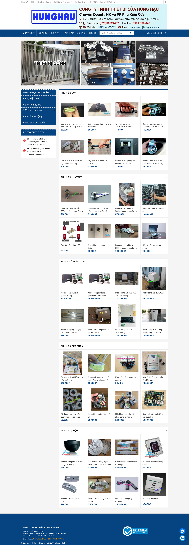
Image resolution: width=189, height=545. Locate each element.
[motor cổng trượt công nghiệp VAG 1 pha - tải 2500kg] (127, 315)
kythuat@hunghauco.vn (36, 151)
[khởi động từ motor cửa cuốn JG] (99, 363)
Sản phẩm (55, 33)
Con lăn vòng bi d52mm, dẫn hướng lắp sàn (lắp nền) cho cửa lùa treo (71, 211)
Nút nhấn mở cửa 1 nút (125, 498)
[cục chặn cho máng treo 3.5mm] (72, 231)
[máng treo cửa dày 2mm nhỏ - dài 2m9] (154, 194)
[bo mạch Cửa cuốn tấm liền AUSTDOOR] (127, 399)
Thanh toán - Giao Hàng (75, 33)
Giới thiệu (43, 33)
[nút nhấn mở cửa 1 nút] (127, 484)
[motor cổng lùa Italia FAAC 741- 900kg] (99, 315)
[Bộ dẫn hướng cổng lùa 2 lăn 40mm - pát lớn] (99, 146)
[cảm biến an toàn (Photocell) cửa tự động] (154, 484)
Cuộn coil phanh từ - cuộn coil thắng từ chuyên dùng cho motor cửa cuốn (72, 380)
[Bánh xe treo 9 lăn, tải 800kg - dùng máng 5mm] (154, 146)
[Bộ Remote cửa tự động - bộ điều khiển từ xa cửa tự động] (154, 447)
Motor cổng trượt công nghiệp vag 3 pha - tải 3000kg (152, 295)
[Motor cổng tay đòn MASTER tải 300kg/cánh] (154, 315)
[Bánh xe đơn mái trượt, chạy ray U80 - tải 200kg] (127, 146)
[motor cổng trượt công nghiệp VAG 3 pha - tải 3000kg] (154, 278)
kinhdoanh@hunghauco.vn (37, 142)
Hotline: (155, 33)
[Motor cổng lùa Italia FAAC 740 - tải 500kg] (99, 278)
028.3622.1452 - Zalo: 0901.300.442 (48, 539)
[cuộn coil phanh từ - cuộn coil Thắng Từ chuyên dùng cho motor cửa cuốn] (72, 363)
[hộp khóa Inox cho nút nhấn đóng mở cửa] (99, 399)
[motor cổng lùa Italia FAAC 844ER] (127, 278)
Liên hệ (92, 33)
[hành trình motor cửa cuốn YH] (72, 399)
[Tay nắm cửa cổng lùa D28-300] (72, 146)
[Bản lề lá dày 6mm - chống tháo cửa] (72, 109)
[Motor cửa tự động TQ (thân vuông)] (72, 484)
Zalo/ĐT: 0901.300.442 (36, 145)
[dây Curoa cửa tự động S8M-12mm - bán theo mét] (72, 447)
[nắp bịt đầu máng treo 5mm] (127, 231)
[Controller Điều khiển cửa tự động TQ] (99, 447)
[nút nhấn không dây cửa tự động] (99, 484)
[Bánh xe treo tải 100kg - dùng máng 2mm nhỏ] (154, 231)
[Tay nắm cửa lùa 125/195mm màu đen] (99, 109)
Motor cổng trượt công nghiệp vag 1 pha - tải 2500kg (125, 332)
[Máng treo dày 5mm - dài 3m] (127, 194)
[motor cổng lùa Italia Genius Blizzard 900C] (72, 278)
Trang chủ (30, 33)
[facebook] (166, 2)
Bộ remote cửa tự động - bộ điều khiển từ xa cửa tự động (154, 464)
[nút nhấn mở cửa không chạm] (127, 447)
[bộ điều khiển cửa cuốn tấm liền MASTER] (127, 363)
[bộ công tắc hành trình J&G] (154, 399)
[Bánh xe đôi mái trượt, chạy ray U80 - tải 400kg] (127, 109)
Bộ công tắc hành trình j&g (154, 414)
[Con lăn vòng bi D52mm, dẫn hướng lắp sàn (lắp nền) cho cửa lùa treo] (72, 194)
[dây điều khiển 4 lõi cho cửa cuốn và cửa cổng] (154, 363)
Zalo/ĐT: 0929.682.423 (36, 155)
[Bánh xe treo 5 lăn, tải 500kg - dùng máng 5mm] (154, 109)
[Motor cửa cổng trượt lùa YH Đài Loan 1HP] (72, 315)
